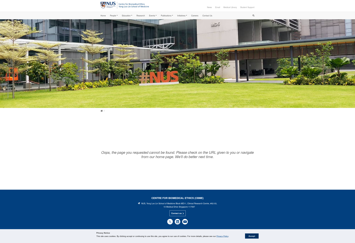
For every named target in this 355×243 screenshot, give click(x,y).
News (209, 7)
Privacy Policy (222, 236)
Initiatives (181, 15)
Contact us (176, 213)
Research (140, 15)
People (113, 15)
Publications (166, 15)
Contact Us (207, 15)
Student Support (247, 7)
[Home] (102, 110)
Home (103, 15)
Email (217, 7)
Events (152, 15)
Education (126, 15)
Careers (194, 15)
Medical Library (230, 7)
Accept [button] (251, 236)
